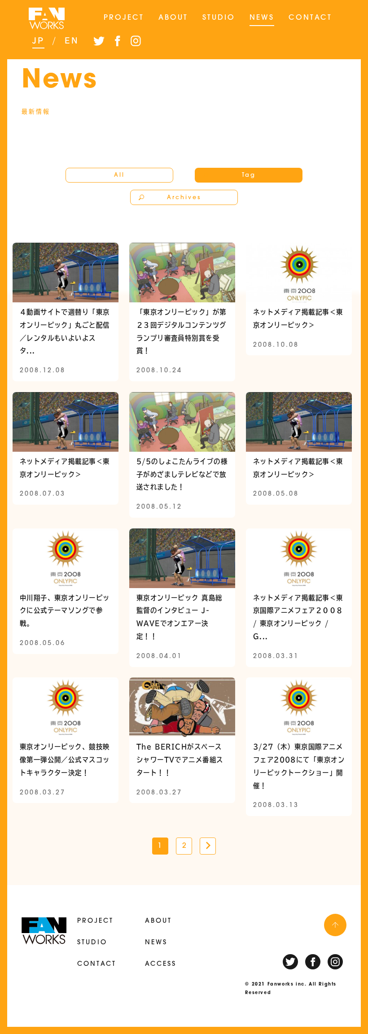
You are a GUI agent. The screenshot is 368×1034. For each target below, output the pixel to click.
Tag (249, 175)
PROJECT (124, 18)
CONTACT (310, 18)
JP (38, 40)
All (119, 175)
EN (72, 40)
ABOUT (173, 18)
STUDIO (218, 18)
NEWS (262, 18)
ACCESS (160, 964)
